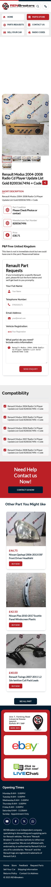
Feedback (23, 865)
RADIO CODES (38, 32)
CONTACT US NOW (25, 490)
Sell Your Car (9, 869)
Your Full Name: (14, 286)
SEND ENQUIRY (30, 369)
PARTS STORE (38, 17)
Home (6, 865)
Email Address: (13, 313)
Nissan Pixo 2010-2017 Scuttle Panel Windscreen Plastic (25, 617)
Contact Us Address (28, 873)
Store (14, 865)
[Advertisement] (25, 64)
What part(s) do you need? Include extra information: (20, 341)
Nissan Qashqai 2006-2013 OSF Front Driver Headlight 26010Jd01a (26, 556)
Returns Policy (10, 873)
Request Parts (37, 865)
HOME (10, 17)
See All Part (26, 701)
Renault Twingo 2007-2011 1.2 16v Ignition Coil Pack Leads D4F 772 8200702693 (25, 678)
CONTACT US (38, 25)
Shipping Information (28, 869)
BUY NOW (16, 564)
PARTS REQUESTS (15, 25)
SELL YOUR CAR (14, 32)
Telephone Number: (16, 299)
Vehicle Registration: (17, 326)
